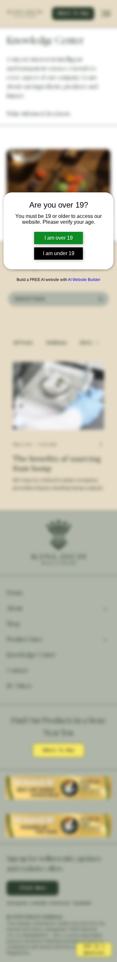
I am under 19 (58, 253)
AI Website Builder (84, 279)
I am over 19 (59, 238)
